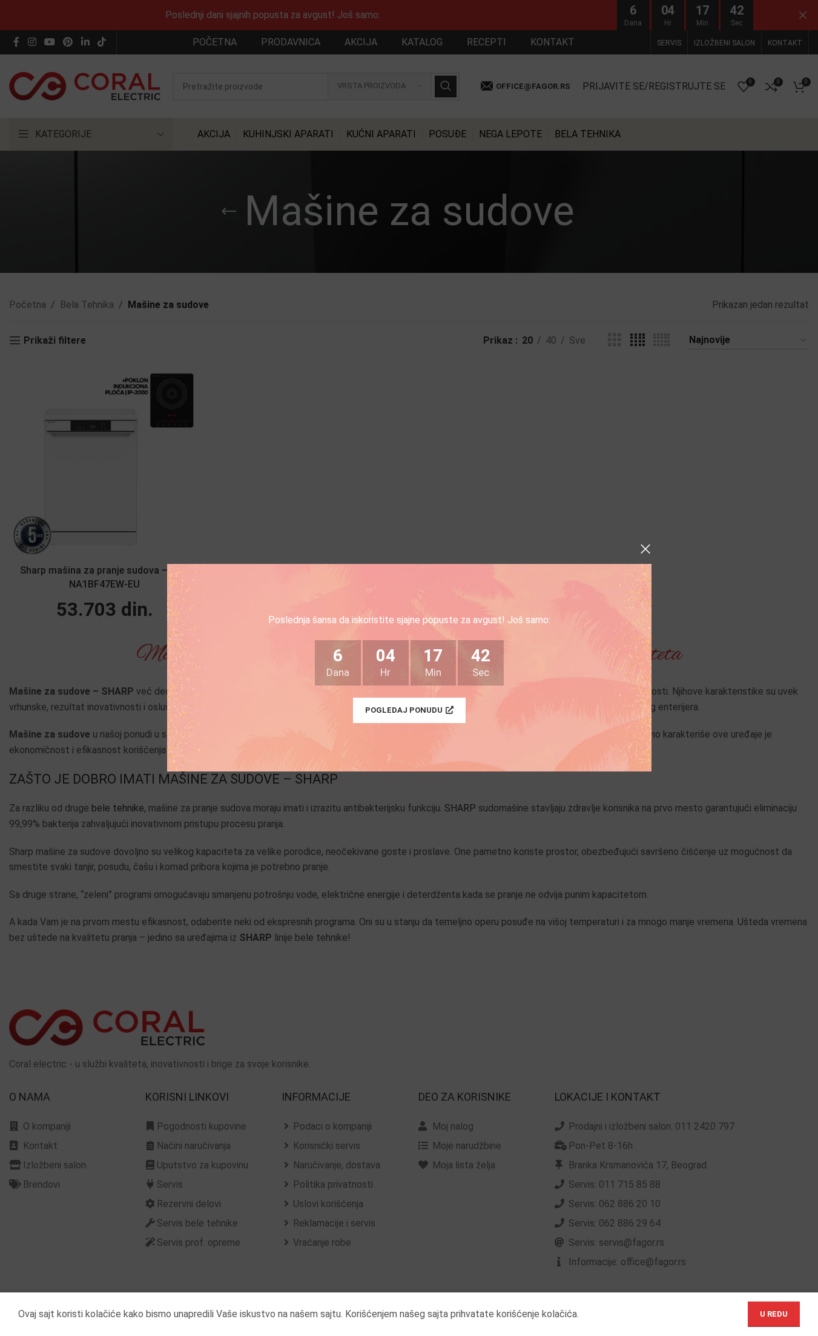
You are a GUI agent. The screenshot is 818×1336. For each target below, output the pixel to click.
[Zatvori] (645, 549)
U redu (774, 1313)
